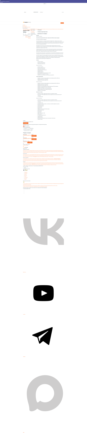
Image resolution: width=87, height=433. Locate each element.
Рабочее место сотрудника (54, 154)
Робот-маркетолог (36, 160)
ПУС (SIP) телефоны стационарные (40, 163)
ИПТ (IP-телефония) (30, 150)
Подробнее (1, 2)
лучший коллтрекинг (25, 145)
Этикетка (39, 150)
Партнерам (25, 173)
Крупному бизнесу (39, 162)
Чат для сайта (55, 155)
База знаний (39, 155)
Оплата (25, 176)
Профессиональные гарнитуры (52, 163)
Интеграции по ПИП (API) (39, 156)
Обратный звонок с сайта (37, 152)
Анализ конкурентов (37, 159)
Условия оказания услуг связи (27, 186)
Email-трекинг (52, 159)
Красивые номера (44, 162)
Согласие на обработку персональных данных (40, 183)
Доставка (25, 175)
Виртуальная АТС (25, 150)
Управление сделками (44, 155)
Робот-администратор (26, 155)
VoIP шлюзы (39, 164)
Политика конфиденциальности (35, 186)
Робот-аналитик (31, 160)
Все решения (29, 163)
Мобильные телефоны (50, 164)
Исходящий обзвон (33, 154)
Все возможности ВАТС (44, 152)
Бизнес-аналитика (51, 158)
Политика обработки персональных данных (28, 183)
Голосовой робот (25, 158)
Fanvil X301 (25, 141)
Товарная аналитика (47, 159)
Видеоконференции (58, 150)
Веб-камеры (46, 163)
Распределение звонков (53, 151)
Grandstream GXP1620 (27, 138)
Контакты (25, 178)
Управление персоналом (48, 154)
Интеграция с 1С (47, 156)
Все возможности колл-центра (29, 156)
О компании (26, 177)
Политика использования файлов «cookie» (28, 185)
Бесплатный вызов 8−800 (56, 162)
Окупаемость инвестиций (57, 159)
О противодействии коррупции (43, 186)
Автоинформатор (27, 152)
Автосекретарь (32, 152)
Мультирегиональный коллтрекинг (42, 160)
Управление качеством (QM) (45, 158)
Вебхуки (44, 156)
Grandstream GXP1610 (27, 135)
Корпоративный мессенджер (52, 150)
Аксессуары (54, 164)
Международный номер (50, 162)
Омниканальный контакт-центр (27, 154)
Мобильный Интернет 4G (44, 164)
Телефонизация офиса (26, 162)
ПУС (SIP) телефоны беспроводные (33, 164)
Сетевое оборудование (59, 163)
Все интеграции (51, 156)
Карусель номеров (46, 150)
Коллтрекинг (25, 159)
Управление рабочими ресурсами (33, 155)
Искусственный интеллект (38, 158)
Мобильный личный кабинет (34, 151)
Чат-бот (29, 158)
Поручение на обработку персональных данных (40, 185)
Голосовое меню (28, 151)
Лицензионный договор (49, 183)
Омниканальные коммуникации (40, 154)
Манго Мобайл (58, 151)
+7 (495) (25, 147)
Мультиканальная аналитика (30, 159)
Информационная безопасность (33, 162)
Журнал (25, 179)
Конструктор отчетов (60, 154)
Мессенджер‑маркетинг (26, 160)
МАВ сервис (42, 150)
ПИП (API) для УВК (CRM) (50, 155)
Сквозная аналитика (42, 159)
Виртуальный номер (35, 150)
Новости (25, 174)
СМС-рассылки (48, 151)
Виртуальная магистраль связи (42, 151)
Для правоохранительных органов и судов (51, 185)
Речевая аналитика (32, 158)
